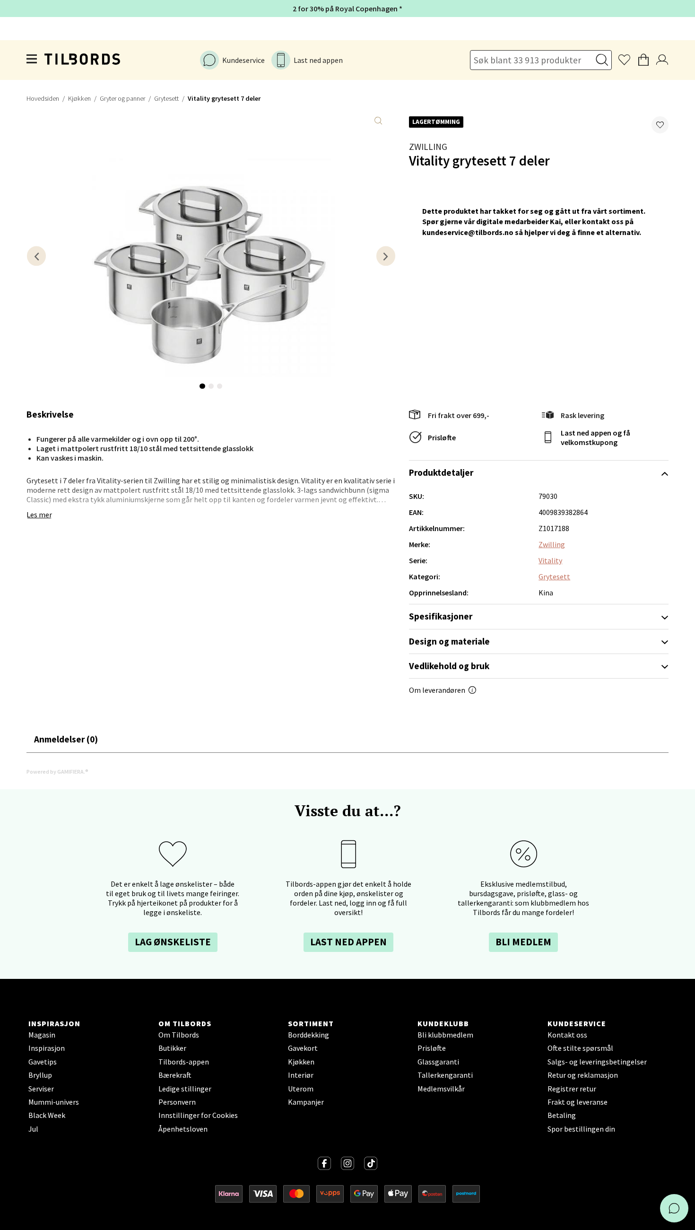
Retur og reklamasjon (582, 1075)
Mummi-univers (53, 1102)
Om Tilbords (178, 1034)
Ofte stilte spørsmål (580, 1048)
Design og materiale (449, 641)
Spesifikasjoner (440, 616)
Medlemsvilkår (441, 1088)
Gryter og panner (122, 98)
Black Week (46, 1115)
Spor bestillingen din (581, 1129)
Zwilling (428, 146)
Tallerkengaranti (445, 1075)
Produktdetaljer (441, 472)
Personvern (177, 1102)
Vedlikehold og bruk (449, 666)
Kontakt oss (567, 1034)
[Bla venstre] (36, 256)
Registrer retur (571, 1088)
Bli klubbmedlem (445, 1034)
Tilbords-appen (183, 1061)
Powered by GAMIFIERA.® (57, 771)
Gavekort (303, 1048)
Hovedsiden (42, 98)
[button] (660, 124)
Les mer (39, 514)
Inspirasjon (46, 1048)
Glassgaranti (438, 1061)
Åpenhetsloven (183, 1129)
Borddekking (308, 1034)
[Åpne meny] (32, 60)
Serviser (41, 1088)
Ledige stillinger (184, 1088)
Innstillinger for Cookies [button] (198, 1115)
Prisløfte (442, 437)
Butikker (172, 1048)
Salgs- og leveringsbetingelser (597, 1061)
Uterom (300, 1088)
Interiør (300, 1075)
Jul (33, 1129)
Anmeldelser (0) (66, 739)
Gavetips (42, 1061)
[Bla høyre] (385, 256)
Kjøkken (79, 98)
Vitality (550, 560)
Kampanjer (306, 1102)
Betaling (561, 1115)
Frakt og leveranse (577, 1102)
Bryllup (40, 1075)
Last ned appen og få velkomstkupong (595, 437)
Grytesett (166, 98)
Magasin (41, 1034)
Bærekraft (174, 1075)
